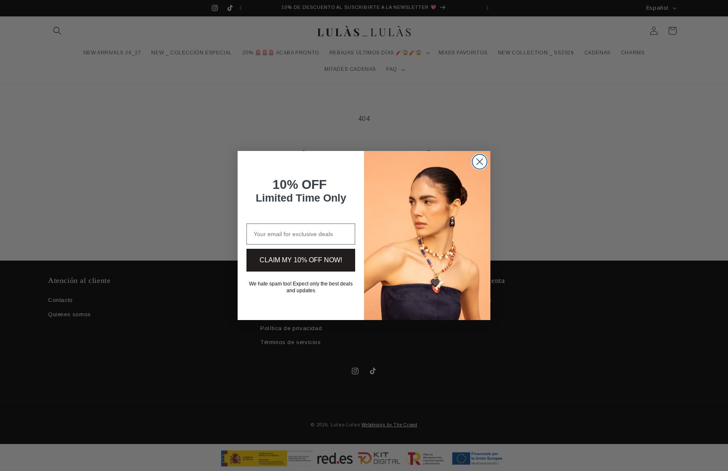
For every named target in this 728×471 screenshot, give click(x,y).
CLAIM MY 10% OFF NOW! (301, 260)
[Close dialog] (479, 161)
